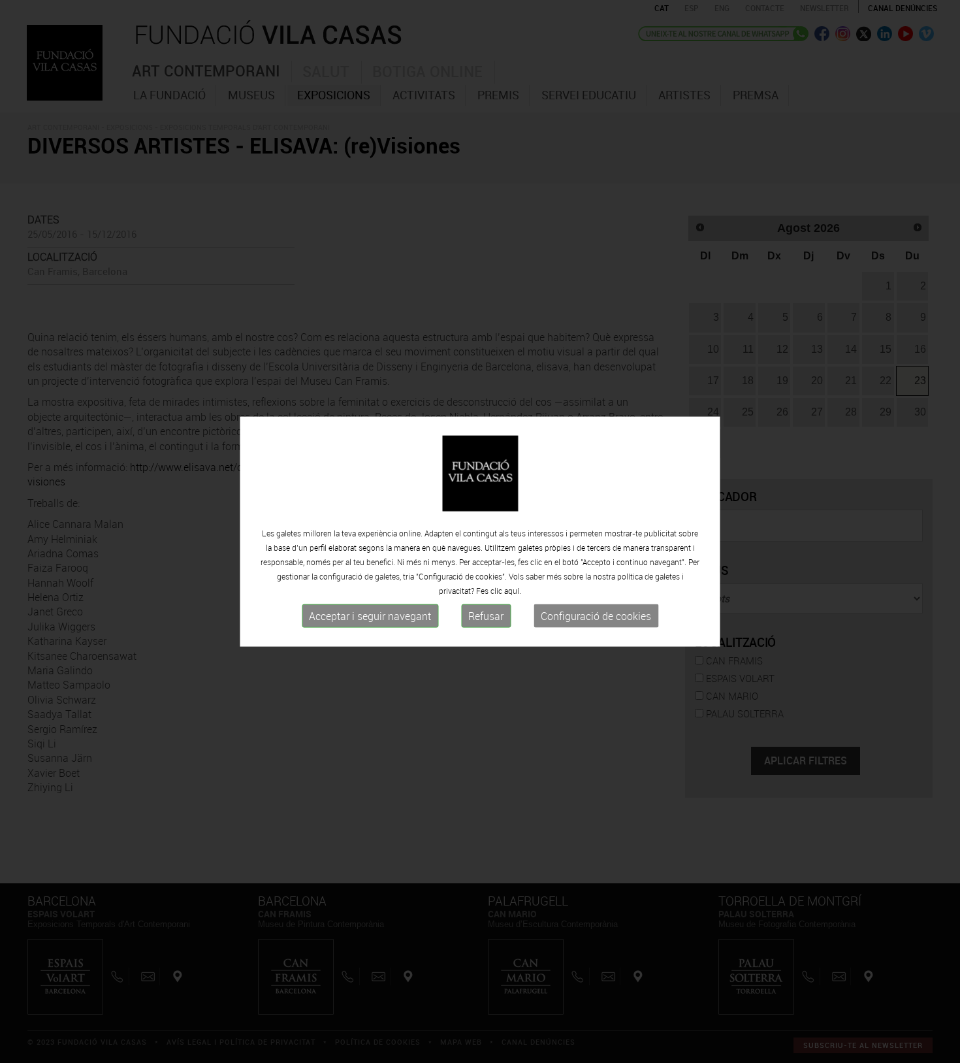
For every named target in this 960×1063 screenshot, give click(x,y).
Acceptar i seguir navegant (370, 616)
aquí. (512, 590)
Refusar (486, 616)
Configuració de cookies (596, 616)
